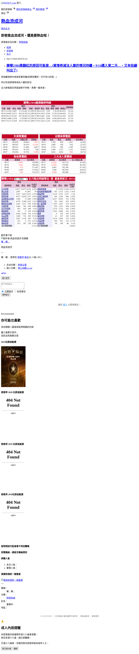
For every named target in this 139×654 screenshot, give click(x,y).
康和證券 (40, 206)
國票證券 (40, 211)
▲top (3, 273)
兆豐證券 (4, 194)
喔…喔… (5, 242)
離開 (15, 649)
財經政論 (23, 42)
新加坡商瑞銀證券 (44, 192)
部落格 (10, 51)
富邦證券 (4, 196)
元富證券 (40, 209)
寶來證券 (4, 201)
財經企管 (22, 265)
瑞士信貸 (4, 192)
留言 (26, 257)
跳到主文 (5, 28)
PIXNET (49, 616)
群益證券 (40, 194)
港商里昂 (4, 221)
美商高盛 (4, 223)
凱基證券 (40, 199)
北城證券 (40, 223)
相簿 (9, 47)
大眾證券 (4, 206)
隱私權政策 (84, 616)
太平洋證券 (5, 209)
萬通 (39, 214)
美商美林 (4, 211)
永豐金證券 (5, 214)
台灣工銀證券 (42, 196)
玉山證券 (4, 216)
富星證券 (40, 216)
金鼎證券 (4, 218)
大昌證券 (40, 221)
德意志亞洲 (41, 201)
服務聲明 (95, 616)
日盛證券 (40, 218)
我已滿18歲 (6, 649)
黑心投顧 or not (25, 268)
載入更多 (5, 278)
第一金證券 (41, 204)
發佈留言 (5, 295)
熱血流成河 (12, 21)
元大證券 (4, 189)
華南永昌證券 (6, 204)
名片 (9, 54)
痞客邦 (20, 257)
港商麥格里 (41, 189)
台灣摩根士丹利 (7, 199)
